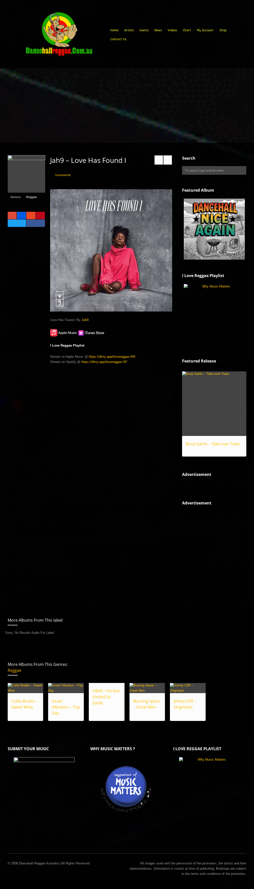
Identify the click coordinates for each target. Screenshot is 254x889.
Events (144, 30)
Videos (172, 30)
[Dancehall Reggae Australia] (58, 36)
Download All (62, 175)
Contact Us (118, 39)
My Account (205, 30)
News (158, 30)
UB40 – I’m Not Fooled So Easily (106, 697)
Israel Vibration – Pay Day (66, 707)
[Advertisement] (127, 105)
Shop (223, 30)
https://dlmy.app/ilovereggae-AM (112, 356)
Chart (187, 30)
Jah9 (85, 320)
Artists (129, 30)
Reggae (31, 197)
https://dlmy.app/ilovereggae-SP (104, 362)
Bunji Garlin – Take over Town (213, 444)
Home (114, 30)
